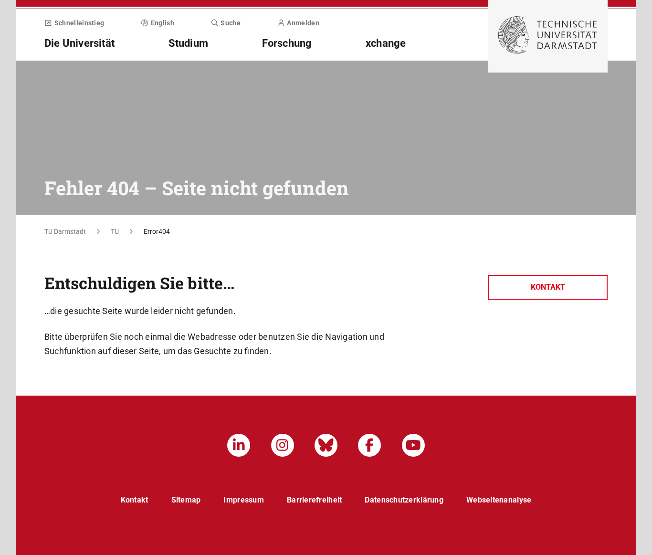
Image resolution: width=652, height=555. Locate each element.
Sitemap (186, 499)
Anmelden (303, 23)
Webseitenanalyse (498, 499)
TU (115, 231)
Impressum (243, 499)
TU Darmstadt (65, 231)
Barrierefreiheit (314, 499)
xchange (386, 43)
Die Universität (79, 43)
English (162, 23)
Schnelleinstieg (79, 23)
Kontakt (548, 287)
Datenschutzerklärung (404, 499)
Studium (188, 43)
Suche (231, 23)
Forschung (287, 43)
